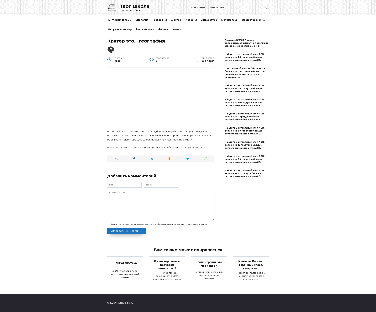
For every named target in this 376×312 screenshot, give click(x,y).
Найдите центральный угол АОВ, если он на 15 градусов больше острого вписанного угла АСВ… (245, 145)
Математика (197, 7)
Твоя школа (134, 6)
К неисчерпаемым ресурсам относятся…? (167, 265)
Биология (141, 20)
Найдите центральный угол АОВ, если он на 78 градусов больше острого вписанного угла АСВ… (245, 88)
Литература (217, 7)
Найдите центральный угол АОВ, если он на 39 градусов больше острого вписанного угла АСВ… (245, 102)
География (160, 20)
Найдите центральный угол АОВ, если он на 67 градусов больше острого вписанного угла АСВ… (245, 131)
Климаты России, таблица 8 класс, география (250, 265)
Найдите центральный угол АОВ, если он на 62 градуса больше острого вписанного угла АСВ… (245, 173)
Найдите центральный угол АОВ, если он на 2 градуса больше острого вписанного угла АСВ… (245, 116)
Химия (177, 29)
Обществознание (253, 20)
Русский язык (145, 29)
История (191, 20)
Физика (163, 29)
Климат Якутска (125, 262)
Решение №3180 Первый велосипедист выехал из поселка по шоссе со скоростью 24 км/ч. (246, 43)
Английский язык (119, 20)
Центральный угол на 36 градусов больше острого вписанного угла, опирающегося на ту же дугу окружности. (245, 72)
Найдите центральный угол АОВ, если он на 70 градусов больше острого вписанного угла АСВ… (245, 159)
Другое (176, 20)
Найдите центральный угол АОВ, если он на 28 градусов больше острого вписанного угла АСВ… (245, 57)
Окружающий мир (120, 29)
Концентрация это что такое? (209, 264)
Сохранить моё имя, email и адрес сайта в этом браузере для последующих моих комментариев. (159, 224)
